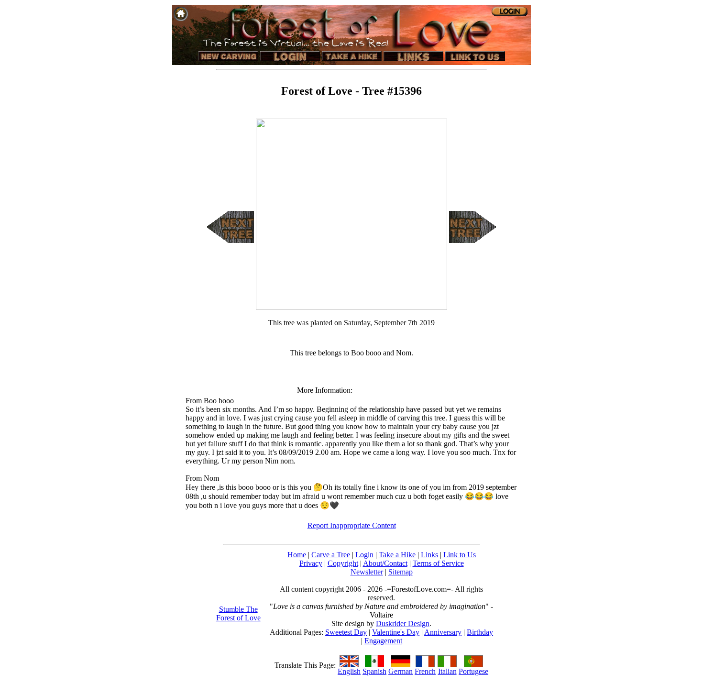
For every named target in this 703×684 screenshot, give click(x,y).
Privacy (310, 563)
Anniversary (442, 632)
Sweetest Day (346, 632)
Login (364, 555)
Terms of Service (438, 563)
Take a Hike (397, 555)
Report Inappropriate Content (352, 525)
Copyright (343, 563)
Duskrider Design (402, 623)
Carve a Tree (330, 555)
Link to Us (459, 555)
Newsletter (367, 572)
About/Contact (385, 563)
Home (296, 555)
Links (429, 555)
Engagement (383, 641)
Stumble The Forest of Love (238, 613)
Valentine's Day (395, 632)
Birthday (480, 632)
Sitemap (400, 572)
